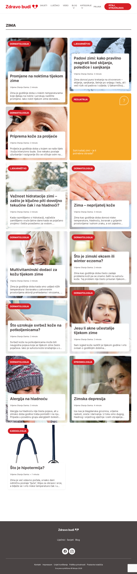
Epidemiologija (83, 361)
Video (65, 5)
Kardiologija (18, 430)
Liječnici (55, 5)
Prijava (97, 6)
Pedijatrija (81, 99)
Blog (74, 5)
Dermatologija (19, 43)
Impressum (47, 564)
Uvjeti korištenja (61, 564)
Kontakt (37, 564)
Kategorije (86, 5)
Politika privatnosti (77, 564)
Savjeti (43, 5)
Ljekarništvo (82, 43)
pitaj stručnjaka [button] (116, 6)
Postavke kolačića (95, 564)
